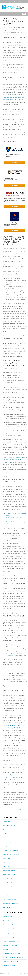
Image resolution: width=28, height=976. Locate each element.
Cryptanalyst (6, 895)
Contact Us (9, 971)
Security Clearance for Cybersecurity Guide (13, 957)
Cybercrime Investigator (8, 886)
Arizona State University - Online (14, 199)
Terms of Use (21, 971)
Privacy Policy (15, 971)
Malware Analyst (7, 858)
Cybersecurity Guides (8, 916)
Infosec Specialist (7, 866)
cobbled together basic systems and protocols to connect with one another (14, 97)
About (8, 1)
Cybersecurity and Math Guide (10, 945)
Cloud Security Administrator (9, 833)
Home (5, 971)
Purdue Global (8, 178)
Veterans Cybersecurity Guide (10, 937)
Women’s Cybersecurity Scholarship (11, 933)
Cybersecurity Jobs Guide (9, 924)
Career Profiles (10, 817)
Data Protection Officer (8, 891)
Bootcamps (5, 949)
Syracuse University (10, 223)
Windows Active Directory (16, 457)
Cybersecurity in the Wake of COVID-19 (12, 961)
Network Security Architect (9, 870)
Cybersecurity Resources (9, 965)
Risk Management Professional (10, 903)
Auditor (4, 862)
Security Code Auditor (8, 882)
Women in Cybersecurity (8, 928)
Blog (20, 1)
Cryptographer (6, 846)
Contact (14, 1)
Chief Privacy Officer (7, 907)
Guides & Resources (12, 912)
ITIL (6, 655)
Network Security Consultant (9, 874)
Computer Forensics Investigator (10, 850)
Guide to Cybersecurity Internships (11, 920)
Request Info (14, 162)
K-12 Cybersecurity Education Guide (11, 953)
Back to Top (23, 809)
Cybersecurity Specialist (8, 842)
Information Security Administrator (11, 854)
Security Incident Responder (9, 899)
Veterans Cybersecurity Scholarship (11, 941)
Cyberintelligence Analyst (9, 825)
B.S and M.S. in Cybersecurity (18, 157)
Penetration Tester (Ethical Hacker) (11, 838)
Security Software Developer (9, 878)
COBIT (11, 655)
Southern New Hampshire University (12, 155)
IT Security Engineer (7, 829)
